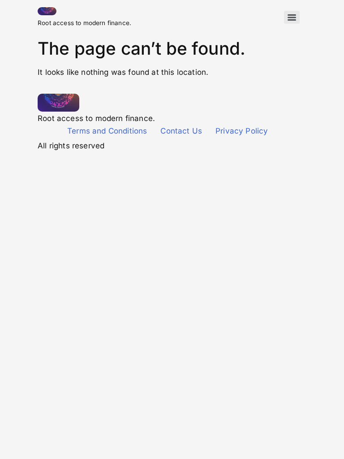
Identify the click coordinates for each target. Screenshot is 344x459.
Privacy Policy (241, 130)
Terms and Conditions (107, 130)
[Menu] (292, 17)
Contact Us (181, 130)
